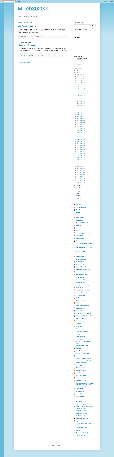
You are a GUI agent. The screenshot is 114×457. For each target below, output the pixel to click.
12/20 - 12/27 (80, 76)
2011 (77, 191)
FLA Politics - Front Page (82, 418)
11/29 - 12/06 (80, 82)
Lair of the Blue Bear (81, 380)
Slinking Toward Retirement (83, 290)
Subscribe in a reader (79, 64)
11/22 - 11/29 (80, 84)
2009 (77, 195)
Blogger (60, 445)
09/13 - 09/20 (80, 108)
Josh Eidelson (79, 235)
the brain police (80, 373)
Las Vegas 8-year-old (27, 26)
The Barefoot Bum (80, 282)
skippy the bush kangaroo (82, 305)
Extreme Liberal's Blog (81, 267)
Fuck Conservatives (81, 310)
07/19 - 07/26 (80, 124)
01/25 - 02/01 (80, 176)
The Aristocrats (80, 238)
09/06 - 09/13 (80, 110)
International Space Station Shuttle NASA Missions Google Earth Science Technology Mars (84, 385)
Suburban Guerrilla (80, 215)
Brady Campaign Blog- (81, 413)
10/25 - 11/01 (80, 93)
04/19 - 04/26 (80, 151)
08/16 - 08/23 (80, 116)
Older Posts (65, 60)
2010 (77, 193)
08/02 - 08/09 (80, 120)
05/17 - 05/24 (80, 143)
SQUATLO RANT (80, 339)
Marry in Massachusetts (82, 370)
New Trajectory (79, 297)
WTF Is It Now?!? (80, 388)
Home (43, 60)
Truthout (78, 212)
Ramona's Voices (80, 295)
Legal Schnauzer (80, 217)
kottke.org (78, 225)
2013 (77, 187)
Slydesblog (78, 323)
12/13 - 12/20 (80, 78)
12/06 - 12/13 (80, 80)
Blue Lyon (78, 356)
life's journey (79, 401)
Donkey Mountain (80, 303)
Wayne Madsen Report (81, 259)
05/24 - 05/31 (80, 141)
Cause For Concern (81, 351)
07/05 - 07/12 (80, 128)
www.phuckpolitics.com (82, 345)
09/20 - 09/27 (80, 105)
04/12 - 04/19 (80, 153)
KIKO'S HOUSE (80, 292)
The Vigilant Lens (80, 261)
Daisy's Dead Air (80, 287)
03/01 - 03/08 (80, 166)
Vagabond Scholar (80, 256)
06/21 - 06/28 (80, 133)
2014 (77, 185)
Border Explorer (80, 326)
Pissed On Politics (80, 336)
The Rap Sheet (79, 220)
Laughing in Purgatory (81, 362)
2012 (77, 189)
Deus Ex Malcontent (81, 375)
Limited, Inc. (79, 228)
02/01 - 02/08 (80, 174)
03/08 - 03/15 (80, 164)
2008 (77, 198)
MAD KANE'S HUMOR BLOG (83, 222)
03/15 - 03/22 (80, 162)
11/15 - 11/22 (80, 87)
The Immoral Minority (81, 318)
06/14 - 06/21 (80, 135)
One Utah (78, 328)
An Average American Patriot (83, 313)
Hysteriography (80, 308)
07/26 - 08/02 (80, 122)
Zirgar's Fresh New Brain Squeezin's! (85, 421)
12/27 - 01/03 (80, 74)
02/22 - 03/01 (80, 168)
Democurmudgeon (80, 251)
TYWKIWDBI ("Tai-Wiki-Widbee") (84, 233)
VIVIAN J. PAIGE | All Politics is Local (85, 316)
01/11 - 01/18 (80, 180)
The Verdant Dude (80, 264)
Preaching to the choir (81, 321)
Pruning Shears (80, 334)
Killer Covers (79, 240)
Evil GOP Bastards (80, 435)
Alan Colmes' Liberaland (82, 331)
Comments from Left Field (82, 254)
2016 (77, 70)
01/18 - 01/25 (80, 178)
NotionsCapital (79, 230)
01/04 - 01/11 (80, 182)
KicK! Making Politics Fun (82, 416)
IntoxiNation (79, 348)
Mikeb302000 (34, 9)
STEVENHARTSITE (80, 378)
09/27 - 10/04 (80, 103)
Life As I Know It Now (81, 279)
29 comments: (36, 36)
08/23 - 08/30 (80, 114)
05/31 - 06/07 (80, 139)
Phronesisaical (79, 365)
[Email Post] (42, 36)
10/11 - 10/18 (80, 95)
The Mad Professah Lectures (83, 269)
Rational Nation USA (81, 207)
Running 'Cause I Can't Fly (82, 285)
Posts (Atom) (27, 62)
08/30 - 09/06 (80, 112)
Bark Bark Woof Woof (81, 427)
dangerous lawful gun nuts (27, 38)
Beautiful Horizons (80, 404)
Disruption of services (27, 45)
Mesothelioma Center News (83, 432)
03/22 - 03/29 (80, 160)
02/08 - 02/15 (80, 172)
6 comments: (37, 55)
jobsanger (78, 204)
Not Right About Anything (82, 353)
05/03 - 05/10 (80, 147)
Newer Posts (21, 60)
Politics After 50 (80, 399)
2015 (77, 72)
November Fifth (80, 396)
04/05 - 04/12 (80, 155)
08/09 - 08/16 (80, 118)
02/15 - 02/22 (80, 170)
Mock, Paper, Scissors (81, 210)
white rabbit (79, 393)
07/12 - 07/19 (80, 126)
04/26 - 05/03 (80, 149)
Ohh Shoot (78, 272)
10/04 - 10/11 (80, 101)
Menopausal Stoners (81, 367)
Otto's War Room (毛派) (82, 274)
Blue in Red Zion (80, 277)
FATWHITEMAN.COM (81, 410)
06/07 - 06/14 (80, 137)
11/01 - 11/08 (80, 91)
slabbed (78, 430)
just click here (86, 29)
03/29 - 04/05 (80, 158)
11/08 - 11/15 (80, 89)
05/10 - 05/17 (80, 145)
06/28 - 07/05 (80, 130)
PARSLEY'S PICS (80, 391)
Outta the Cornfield (80, 300)
